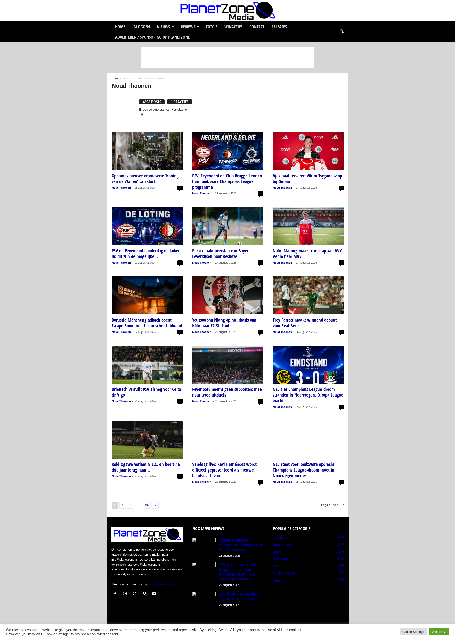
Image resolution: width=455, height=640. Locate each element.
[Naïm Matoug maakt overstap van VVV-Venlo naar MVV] (308, 226)
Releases (279, 26)
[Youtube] (154, 594)
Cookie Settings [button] (413, 632)
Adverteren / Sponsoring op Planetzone (152, 37)
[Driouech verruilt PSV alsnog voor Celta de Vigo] (147, 365)
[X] (142, 114)
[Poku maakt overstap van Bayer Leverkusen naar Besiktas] (227, 226)
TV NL (277, 566)
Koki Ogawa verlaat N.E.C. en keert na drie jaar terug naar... (146, 467)
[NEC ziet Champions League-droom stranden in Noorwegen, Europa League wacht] (308, 365)
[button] (341, 32)
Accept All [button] (439, 632)
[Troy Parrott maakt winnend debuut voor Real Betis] (308, 295)
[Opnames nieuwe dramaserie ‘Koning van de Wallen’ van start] (147, 151)
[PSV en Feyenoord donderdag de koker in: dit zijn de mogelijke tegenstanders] (147, 226)
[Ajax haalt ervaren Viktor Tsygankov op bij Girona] (308, 151)
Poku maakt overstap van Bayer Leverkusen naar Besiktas (220, 254)
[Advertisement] (227, 57)
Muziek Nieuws (284, 573)
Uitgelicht (280, 537)
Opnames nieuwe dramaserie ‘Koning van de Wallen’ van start (145, 179)
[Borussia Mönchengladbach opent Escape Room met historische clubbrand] (147, 295)
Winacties (233, 26)
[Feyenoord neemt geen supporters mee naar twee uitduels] (227, 365)
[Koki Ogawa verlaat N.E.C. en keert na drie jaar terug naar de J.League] (147, 440)
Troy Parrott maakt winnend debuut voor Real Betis (305, 323)
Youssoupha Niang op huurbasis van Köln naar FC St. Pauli (224, 323)
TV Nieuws (280, 558)
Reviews (188, 26)
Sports (277, 551)
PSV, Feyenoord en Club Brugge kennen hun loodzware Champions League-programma (227, 181)
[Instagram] (126, 594)
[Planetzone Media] (227, 10)
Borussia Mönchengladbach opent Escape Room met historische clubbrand (147, 323)
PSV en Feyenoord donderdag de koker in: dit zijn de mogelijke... (146, 254)
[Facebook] (116, 594)
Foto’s (211, 26)
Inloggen (141, 26)
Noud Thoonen (121, 187)
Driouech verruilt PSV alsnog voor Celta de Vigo (146, 392)
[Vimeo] (145, 594)
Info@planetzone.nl (162, 584)
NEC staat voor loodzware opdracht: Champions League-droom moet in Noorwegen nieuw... (304, 470)
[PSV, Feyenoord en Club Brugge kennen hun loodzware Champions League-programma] (227, 151)
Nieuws (163, 26)
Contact (257, 26)
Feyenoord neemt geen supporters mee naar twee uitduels (227, 392)
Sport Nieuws (282, 544)
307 (146, 505)
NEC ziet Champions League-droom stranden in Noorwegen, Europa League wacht (308, 395)
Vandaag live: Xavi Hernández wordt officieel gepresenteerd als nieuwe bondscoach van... (224, 470)
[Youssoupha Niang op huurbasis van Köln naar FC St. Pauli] (227, 295)
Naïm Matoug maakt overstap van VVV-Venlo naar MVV (308, 254)
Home (120, 26)
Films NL (279, 580)
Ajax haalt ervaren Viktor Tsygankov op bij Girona (307, 179)
